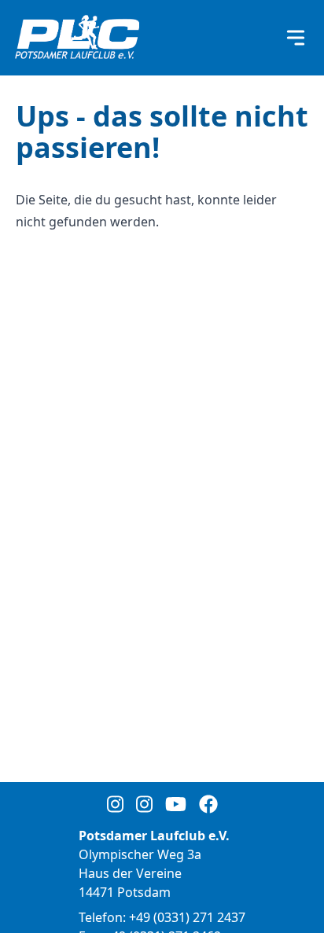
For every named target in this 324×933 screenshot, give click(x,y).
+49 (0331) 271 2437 (187, 917)
